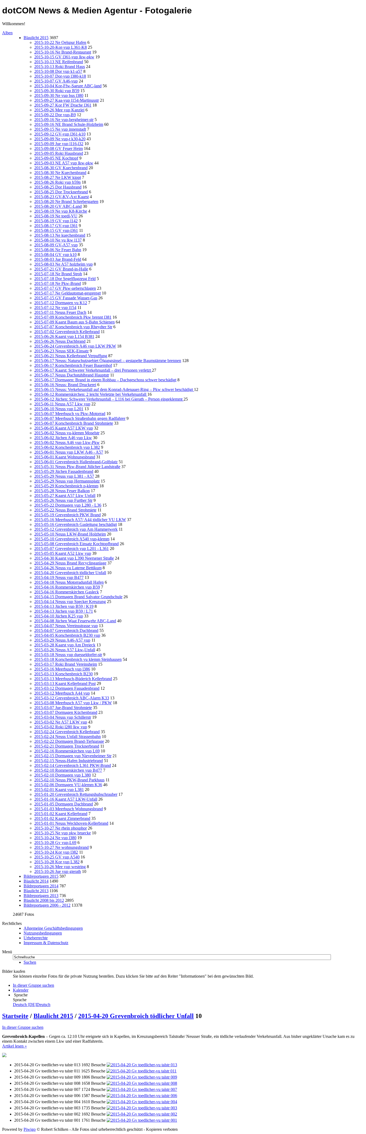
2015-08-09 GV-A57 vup (56, 245)
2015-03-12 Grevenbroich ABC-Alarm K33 (71, 698)
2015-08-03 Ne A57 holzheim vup (63, 264)
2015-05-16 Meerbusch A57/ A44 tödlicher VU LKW (80, 519)
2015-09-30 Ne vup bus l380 (58, 95)
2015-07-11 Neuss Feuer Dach (60, 312)
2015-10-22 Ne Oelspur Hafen (60, 42)
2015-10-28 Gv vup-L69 (55, 842)
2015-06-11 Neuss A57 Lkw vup (62, 404)
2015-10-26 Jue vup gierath (57, 871)
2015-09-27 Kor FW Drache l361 (62, 105)
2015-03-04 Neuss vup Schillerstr (62, 717)
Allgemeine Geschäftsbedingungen (53, 928)
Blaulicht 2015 (36, 37)
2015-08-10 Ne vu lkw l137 (58, 240)
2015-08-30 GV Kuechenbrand (61, 167)
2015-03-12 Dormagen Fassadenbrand (66, 688)
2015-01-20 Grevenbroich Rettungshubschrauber (75, 794)
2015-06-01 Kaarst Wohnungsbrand (64, 457)
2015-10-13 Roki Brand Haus (59, 66)
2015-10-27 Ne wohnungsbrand (61, 847)
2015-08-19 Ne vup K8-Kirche (60, 211)
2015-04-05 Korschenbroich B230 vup (67, 635)
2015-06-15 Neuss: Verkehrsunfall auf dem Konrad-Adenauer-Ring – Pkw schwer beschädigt (114, 389)
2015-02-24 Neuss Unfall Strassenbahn (67, 736)
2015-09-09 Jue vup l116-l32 (58, 143)
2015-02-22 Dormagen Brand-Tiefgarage (69, 741)
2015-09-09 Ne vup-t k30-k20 (59, 139)
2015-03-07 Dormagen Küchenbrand (65, 712)
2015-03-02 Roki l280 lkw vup (60, 727)
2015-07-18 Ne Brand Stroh (58, 274)
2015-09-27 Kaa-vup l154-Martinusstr (66, 100)
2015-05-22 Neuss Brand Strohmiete (65, 510)
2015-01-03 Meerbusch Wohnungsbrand (68, 809)
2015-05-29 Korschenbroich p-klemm (66, 486)
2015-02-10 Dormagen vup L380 (62, 775)
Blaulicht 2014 (36, 881)
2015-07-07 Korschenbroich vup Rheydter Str (73, 327)
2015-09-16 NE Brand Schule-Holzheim (68, 124)
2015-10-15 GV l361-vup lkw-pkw (64, 57)
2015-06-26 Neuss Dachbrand (59, 341)
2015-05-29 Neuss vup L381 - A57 (64, 476)
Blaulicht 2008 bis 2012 (44, 900)
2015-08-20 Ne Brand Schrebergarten (66, 201)
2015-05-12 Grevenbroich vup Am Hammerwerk (76, 529)
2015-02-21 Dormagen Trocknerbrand (66, 746)
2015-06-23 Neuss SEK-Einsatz (61, 351)
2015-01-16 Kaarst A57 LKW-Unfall (65, 799)
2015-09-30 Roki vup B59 (56, 90)
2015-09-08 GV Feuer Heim (58, 148)
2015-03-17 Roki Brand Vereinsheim (65, 664)
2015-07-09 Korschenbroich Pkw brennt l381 (72, 317)
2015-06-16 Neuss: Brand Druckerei (65, 384)
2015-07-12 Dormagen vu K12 (60, 302)
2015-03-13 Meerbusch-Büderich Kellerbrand (73, 678)
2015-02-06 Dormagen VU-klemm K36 (68, 784)
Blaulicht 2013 (36, 890)
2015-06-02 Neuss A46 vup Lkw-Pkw (67, 442)
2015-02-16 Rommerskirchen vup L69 (67, 751)
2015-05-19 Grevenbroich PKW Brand (67, 515)
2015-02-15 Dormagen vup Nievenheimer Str (72, 756)
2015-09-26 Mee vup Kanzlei (59, 110)
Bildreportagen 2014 (41, 886)
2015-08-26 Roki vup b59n (57, 182)
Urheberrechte (36, 938)
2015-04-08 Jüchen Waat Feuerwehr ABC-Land (75, 621)
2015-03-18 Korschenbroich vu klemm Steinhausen (78, 659)
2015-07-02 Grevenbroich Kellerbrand (67, 331)
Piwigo (30, 1129)
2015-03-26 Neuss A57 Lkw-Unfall (64, 649)
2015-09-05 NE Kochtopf (56, 158)
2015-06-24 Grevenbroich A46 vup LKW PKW (75, 346)
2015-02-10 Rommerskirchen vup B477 (68, 770)
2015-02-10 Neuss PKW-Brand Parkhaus (69, 780)
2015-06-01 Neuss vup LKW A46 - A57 (68, 452)
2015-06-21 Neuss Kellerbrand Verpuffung (70, 355)
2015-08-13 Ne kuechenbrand (59, 235)
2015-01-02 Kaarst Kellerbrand (60, 813)
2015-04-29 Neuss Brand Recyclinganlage (70, 563)
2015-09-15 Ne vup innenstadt (60, 129)
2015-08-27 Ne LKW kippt (57, 177)
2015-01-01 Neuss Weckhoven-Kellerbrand (71, 823)
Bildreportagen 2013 (41, 895)
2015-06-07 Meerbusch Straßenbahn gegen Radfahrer (79, 418)
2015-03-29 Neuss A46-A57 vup (62, 640)
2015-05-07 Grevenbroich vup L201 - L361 (71, 548)
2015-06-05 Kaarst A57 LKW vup (63, 428)
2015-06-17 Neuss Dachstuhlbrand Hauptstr (71, 375)
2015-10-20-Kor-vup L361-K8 (60, 47)
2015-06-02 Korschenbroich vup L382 (67, 447)
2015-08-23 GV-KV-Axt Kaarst (61, 196)
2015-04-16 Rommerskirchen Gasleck (66, 592)
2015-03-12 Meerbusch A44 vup (62, 693)
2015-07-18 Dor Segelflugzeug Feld (65, 278)
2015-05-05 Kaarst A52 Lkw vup (62, 553)
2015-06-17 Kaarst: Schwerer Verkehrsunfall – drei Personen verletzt (93, 370)
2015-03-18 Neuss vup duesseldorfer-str (68, 654)
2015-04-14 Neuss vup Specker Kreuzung (70, 601)
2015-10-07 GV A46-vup (56, 81)
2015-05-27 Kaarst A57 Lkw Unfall (64, 495)
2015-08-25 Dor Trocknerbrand (61, 192)
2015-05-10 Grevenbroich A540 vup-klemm (71, 539)
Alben (7, 33)
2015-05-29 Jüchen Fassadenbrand (63, 471)
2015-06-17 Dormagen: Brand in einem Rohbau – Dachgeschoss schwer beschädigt (105, 380)
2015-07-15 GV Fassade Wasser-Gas (65, 298)
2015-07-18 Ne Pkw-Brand (57, 283)
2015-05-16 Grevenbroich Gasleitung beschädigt (75, 524)
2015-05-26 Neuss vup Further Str (63, 500)
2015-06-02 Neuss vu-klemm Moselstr (66, 433)
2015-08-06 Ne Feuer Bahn (57, 249)
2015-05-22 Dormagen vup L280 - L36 (67, 505)
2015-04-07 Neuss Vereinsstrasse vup (66, 625)
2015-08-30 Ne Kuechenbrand (60, 172)
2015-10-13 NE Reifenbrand (58, 61)
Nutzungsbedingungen (43, 933)
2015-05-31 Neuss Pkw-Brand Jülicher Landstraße (77, 466)
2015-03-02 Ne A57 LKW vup (60, 722)
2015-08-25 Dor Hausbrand (57, 187)
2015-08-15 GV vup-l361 (56, 230)
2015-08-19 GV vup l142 (56, 220)
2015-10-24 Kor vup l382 (56, 852)
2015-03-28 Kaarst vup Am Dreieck (64, 645)
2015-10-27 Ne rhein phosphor (60, 828)
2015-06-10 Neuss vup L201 (58, 408)
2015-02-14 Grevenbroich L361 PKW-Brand (72, 765)
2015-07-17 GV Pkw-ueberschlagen (65, 288)
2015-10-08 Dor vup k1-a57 (58, 71)
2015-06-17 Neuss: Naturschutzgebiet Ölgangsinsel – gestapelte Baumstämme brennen (107, 360)
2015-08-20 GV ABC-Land (58, 206)
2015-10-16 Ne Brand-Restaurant (62, 52)
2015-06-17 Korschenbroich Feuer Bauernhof (73, 365)
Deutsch (31, 1004)
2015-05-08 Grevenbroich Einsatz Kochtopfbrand (76, 543)
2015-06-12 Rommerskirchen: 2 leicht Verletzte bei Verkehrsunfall (90, 394)
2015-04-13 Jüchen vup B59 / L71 (63, 611)
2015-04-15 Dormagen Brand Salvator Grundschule (78, 596)
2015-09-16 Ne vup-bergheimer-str (64, 119)
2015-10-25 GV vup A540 (57, 857)
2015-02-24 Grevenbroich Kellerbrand (67, 731)
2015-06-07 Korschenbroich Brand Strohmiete (73, 423)
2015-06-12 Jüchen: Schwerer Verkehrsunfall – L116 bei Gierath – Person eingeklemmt (109, 399)
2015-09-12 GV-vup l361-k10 (59, 134)
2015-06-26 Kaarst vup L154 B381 (64, 336)
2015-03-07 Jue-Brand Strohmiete (63, 707)
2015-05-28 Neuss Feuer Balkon (62, 490)
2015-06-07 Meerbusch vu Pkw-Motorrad (69, 413)
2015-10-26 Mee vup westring (60, 866)
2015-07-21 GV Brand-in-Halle (61, 269)
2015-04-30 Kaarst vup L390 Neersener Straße (74, 558)
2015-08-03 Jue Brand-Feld (57, 259)
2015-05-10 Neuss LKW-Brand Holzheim (70, 534)
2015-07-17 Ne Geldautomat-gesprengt (67, 293)
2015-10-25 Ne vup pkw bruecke (62, 833)
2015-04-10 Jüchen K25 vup (58, 616)
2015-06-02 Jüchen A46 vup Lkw (63, 437)
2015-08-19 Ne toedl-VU (55, 216)
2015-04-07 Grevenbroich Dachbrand (66, 630)
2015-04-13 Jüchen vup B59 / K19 (64, 606)
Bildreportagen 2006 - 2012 (47, 905)
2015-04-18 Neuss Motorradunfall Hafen (69, 582)
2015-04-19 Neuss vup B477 (59, 577)
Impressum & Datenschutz (46, 942)
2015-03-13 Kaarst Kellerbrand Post (65, 683)
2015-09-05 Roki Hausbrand (58, 153)
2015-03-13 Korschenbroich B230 (63, 674)
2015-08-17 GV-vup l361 (56, 225)
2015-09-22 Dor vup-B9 (55, 114)
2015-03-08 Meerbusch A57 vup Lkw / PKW (73, 702)
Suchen (30, 962)
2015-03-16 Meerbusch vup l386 (62, 669)
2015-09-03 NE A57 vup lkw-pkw (63, 163)
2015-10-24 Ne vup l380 (55, 837)
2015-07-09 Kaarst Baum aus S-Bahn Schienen (74, 322)
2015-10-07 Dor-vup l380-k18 (60, 76)
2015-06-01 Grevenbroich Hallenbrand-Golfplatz (76, 461)
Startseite (15, 1015)
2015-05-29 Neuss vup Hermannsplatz (67, 481)
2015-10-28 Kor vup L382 (57, 862)
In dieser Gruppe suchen (22, 1027)
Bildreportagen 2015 (41, 876)
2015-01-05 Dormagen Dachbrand (63, 804)
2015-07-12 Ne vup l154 (55, 307)
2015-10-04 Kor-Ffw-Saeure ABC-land (68, 86)
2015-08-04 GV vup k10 (55, 254)
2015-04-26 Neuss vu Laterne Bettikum (68, 568)
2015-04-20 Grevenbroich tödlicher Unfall (70, 572)
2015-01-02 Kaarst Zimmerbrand (62, 818)
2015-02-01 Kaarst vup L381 (59, 789)
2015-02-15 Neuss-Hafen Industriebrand (68, 760)
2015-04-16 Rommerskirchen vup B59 (67, 587)
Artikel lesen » (14, 1046)
